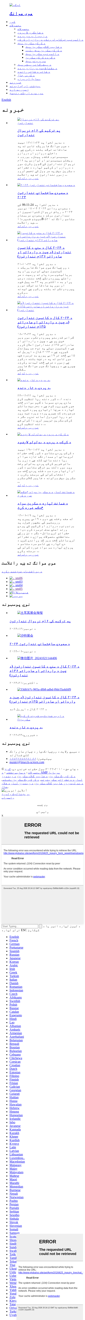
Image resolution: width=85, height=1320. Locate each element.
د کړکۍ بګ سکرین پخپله (20, 779)
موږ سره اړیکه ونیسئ (26, 93)
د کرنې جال (26, 75)
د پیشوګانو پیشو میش (34, 64)
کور (12, 21)
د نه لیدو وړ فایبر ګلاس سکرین (59, 783)
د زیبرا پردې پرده (32, 36)
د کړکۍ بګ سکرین (62, 776)
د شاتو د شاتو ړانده (33, 71)
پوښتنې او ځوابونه (25, 86)
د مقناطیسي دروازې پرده (37, 68)
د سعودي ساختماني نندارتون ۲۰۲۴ (39, 644)
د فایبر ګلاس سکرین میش (43, 46)
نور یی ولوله (28, 178)
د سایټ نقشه (16, 772)
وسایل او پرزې (29, 78)
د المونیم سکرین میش (42, 53)
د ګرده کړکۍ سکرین (40, 57)
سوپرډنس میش (35, 61)
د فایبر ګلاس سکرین (33, 776)
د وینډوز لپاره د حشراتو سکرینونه (42, 777)
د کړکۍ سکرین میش (31, 43)
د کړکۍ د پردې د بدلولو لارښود (44, 442)
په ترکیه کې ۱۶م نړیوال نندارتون (40, 621)
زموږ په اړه (19, 89)
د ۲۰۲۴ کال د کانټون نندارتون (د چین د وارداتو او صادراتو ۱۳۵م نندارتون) (44, 322)
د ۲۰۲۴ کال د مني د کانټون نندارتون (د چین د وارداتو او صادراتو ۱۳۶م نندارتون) (44, 251)
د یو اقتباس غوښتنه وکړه (22, 571)
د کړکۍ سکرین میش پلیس (43, 50)
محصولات (15, 25)
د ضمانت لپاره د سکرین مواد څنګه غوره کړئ (42, 505)
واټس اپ (8, 797)
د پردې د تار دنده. (34, 387)
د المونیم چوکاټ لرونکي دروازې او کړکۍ (50, 39)
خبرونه (15, 82)
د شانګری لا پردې (30, 32)
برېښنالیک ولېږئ (16, 794)
